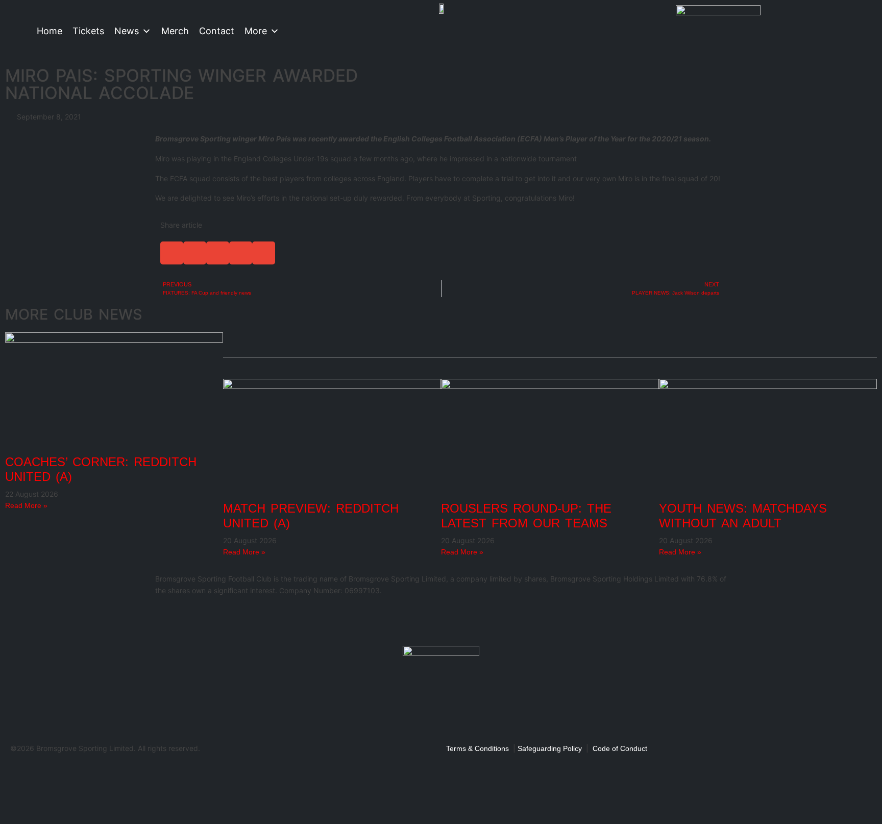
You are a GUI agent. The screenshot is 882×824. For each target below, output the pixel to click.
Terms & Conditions (477, 748)
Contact (216, 31)
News (126, 31)
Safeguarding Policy (550, 748)
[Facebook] (168, 620)
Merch (175, 31)
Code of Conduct (620, 748)
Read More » (26, 505)
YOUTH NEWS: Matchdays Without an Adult (743, 515)
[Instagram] (223, 620)
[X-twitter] (195, 620)
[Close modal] (11, 771)
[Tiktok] (278, 620)
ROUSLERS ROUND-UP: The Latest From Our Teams (526, 515)
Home (49, 31)
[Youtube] (250, 620)
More (255, 31)
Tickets (88, 31)
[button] (171, 252)
